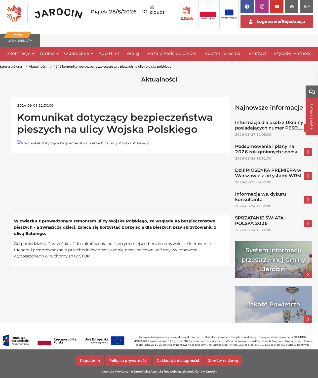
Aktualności (37, 66)
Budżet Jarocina (222, 53)
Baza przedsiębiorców (171, 53)
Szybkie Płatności (293, 53)
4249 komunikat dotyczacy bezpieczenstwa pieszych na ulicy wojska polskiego (112, 66)
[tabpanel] (45, 14)
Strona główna (11, 66)
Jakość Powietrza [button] (273, 304)
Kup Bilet (108, 53)
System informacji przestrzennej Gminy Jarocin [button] (273, 259)
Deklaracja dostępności (178, 360)
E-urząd (257, 53)
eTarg (133, 53)
